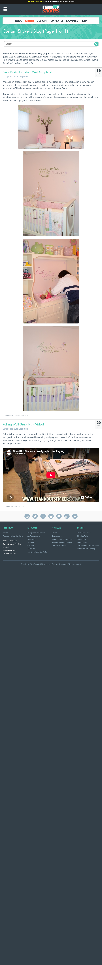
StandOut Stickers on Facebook (43, 516)
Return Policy (82, 542)
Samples (72, 21)
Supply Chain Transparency (62, 539)
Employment (56, 536)
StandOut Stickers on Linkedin (67, 516)
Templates (56, 21)
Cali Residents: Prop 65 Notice (88, 546)
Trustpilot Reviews (59, 546)
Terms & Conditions (84, 533)
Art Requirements (33, 536)
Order (29, 21)
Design (42, 21)
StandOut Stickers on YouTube (59, 516)
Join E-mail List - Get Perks (37, 552)
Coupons (30, 546)
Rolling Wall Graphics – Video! (23, 424)
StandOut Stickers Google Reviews (27, 516)
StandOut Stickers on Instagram (51, 516)
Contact (5, 533)
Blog (18, 21)
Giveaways (31, 549)
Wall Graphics (21, 77)
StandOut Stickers (51, 9)
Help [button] (84, 21)
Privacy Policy (82, 539)
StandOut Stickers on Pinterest (75, 516)
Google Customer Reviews (62, 542)
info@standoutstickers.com (52, 2)
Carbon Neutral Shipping (86, 549)
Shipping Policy (82, 536)
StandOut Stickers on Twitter (35, 516)
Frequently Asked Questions (13, 536)
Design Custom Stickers (36, 533)
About (54, 533)
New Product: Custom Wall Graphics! (27, 72)
